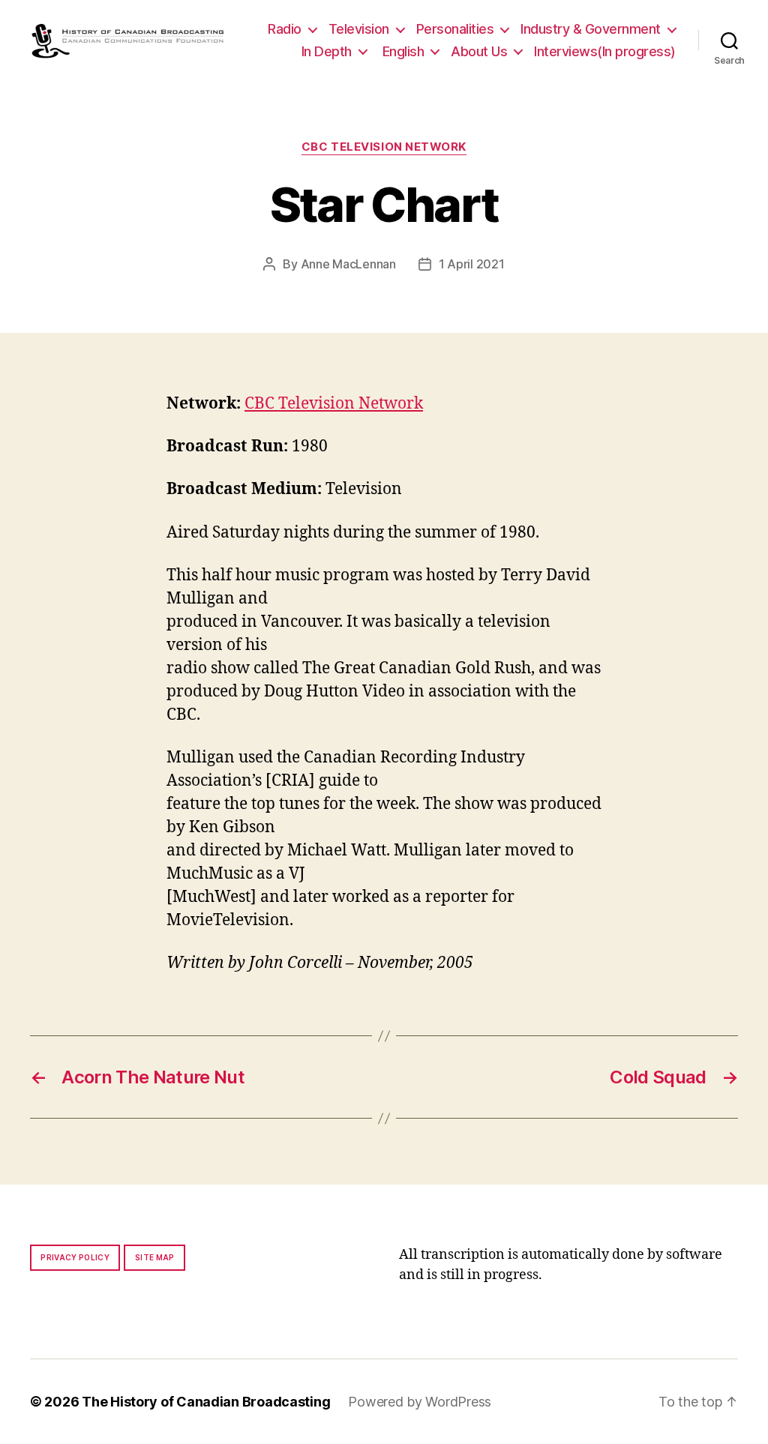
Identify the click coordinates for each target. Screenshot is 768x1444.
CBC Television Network (384, 147)
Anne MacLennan (348, 263)
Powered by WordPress (419, 1402)
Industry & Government (590, 29)
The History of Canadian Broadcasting (206, 1402)
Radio (285, 29)
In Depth (327, 51)
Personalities (455, 29)
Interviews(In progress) (605, 51)
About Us (479, 51)
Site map (155, 1257)
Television (358, 29)
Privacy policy (75, 1257)
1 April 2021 (472, 263)
